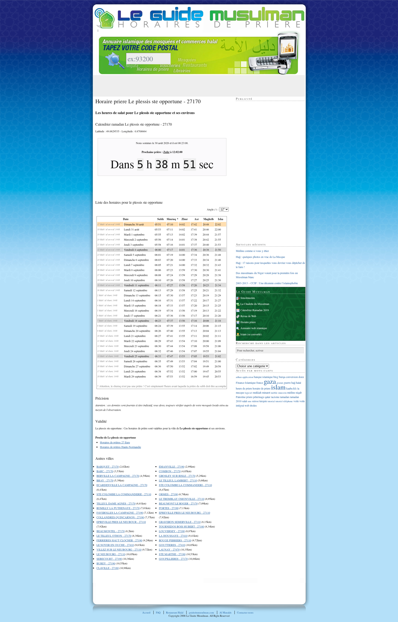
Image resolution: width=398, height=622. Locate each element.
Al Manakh (225, 612)
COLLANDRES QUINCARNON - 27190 (120, 517)
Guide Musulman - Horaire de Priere (199, 17)
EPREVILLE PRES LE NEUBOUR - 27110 (121, 522)
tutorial (271, 401)
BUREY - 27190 (106, 563)
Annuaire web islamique (253, 328)
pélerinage (258, 397)
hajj (293, 382)
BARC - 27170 (105, 471)
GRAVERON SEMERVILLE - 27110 (180, 522)
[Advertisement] (179, 85)
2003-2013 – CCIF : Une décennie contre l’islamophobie (267, 283)
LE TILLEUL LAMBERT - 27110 (178, 480)
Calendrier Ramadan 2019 (254, 310)
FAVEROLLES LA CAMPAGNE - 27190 (120, 512)
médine (291, 392)
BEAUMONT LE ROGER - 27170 (178, 503)
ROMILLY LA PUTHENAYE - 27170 (118, 508)
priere (249, 397)
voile (296, 401)
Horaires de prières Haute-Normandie (120, 447)
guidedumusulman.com (201, 612)
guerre (287, 382)
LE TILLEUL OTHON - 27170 (114, 535)
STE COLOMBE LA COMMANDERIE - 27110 (124, 494)
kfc (295, 388)
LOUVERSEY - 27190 (172, 531)
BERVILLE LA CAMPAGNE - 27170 (118, 476)
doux (301, 377)
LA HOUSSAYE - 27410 (173, 535)
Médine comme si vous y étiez (252, 251)
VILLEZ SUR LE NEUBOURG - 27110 (119, 549)
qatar (267, 397)
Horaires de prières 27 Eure (115, 442)
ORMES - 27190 (168, 494)
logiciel (248, 392)
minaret (266, 392)
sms (249, 401)
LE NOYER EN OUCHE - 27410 (115, 545)
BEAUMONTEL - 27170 (111, 531)
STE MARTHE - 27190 (172, 554)
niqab (299, 392)
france (259, 382)
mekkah (257, 392)
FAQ (158, 612)
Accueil (146, 612)
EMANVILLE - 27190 (171, 466)
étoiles (253, 405)
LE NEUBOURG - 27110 (111, 554)
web (247, 405)
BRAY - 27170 (105, 480)
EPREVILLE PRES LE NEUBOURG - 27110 (184, 512)
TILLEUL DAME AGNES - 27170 (116, 503)
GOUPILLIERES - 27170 (173, 558)
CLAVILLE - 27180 (108, 568)
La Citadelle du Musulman (254, 304)
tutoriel (279, 401)
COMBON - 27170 (170, 471)
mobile (274, 392)
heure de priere (244, 388)
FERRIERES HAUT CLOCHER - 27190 (119, 540)
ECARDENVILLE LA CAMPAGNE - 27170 (122, 485)
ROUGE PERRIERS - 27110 (175, 540)
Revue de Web (248, 316)
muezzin (282, 392)
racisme (275, 397)
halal (298, 382)
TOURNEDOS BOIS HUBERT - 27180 (181, 526)
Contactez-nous (245, 612)
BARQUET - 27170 (108, 466)
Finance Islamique (246, 382)
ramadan (284, 397)
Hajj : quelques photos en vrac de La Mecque (260, 257)
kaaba (289, 388)
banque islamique (263, 377)
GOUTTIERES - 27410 (172, 545)
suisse (255, 401)
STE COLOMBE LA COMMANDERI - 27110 (185, 485)
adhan (239, 377)
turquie (263, 401)
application (247, 377)
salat (244, 401)
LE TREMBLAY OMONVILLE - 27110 (181, 499)
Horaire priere (248, 322)
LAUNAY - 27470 (169, 549)
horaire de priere (261, 388)
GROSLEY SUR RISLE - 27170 (177, 476)
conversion (292, 377)
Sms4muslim (247, 298)
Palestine (241, 397)
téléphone (288, 401)
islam (278, 386)
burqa (282, 377)
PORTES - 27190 (169, 508)
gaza (270, 381)
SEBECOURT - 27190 (109, 558)
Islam (243, 334)
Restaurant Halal (174, 612)
